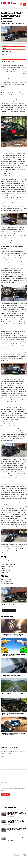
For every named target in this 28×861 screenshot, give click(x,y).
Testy (24, 23)
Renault (13, 23)
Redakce (19, 854)
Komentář (3, 756)
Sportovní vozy (18, 23)
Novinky (9, 23)
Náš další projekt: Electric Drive (20, 855)
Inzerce (15, 854)
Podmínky (24, 854)
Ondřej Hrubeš (9, 21)
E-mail (2, 777)
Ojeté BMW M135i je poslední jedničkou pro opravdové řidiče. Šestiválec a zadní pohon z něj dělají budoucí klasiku (16, 830)
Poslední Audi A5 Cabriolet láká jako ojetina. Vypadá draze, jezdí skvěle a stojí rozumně (16, 839)
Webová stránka (4, 782)
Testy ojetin (10, 807)
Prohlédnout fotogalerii (9, 610)
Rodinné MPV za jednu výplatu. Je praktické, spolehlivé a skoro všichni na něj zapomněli (16, 813)
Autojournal (8, 3)
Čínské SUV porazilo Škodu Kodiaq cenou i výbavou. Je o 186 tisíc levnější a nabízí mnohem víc (16, 821)
